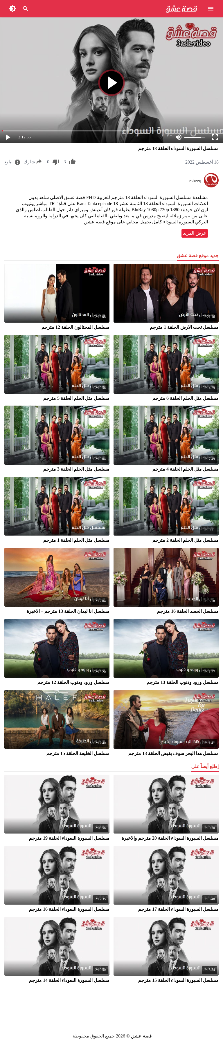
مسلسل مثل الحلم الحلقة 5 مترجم (76, 398)
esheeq (195, 180)
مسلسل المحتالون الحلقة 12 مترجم (75, 327)
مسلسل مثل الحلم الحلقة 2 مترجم (185, 540)
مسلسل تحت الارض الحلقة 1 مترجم (184, 327)
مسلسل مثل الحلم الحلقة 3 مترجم (76, 469)
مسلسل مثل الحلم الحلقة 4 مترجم (185, 469)
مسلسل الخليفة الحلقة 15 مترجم (77, 753)
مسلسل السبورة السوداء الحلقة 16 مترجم (69, 909)
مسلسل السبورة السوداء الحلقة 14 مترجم (69, 980)
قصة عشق (141, 1035)
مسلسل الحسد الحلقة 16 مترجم (188, 611)
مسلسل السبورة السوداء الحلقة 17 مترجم (178, 909)
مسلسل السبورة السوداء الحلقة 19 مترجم (69, 838)
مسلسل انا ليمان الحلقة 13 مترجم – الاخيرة (68, 611)
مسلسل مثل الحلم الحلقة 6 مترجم (185, 398)
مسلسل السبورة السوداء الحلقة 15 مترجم (178, 980)
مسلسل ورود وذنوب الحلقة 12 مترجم (73, 682)
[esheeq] (211, 185)
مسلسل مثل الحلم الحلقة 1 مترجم (76, 540)
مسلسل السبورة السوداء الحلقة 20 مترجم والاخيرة (170, 838)
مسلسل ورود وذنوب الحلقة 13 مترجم (183, 682)
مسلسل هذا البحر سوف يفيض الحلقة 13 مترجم (173, 753)
